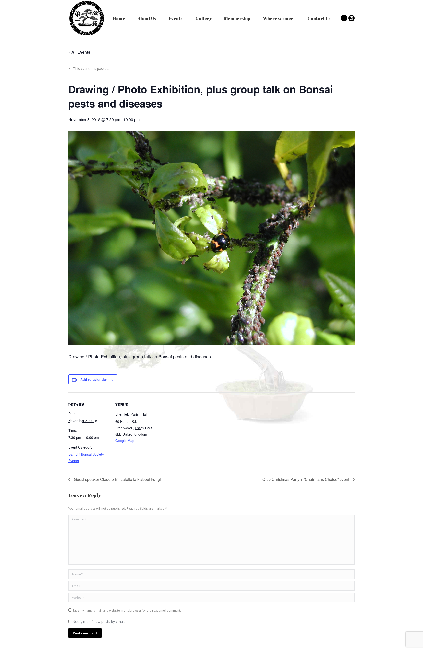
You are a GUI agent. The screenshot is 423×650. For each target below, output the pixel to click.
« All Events (79, 52)
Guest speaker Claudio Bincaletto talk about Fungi (117, 479)
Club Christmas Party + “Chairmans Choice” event (306, 479)
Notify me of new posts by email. (98, 621)
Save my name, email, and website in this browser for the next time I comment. (127, 610)
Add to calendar (93, 379)
